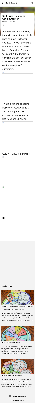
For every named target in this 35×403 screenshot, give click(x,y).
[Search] (32, 3)
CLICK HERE (9, 153)
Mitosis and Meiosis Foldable (10, 342)
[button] (3, 25)
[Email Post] (3, 218)
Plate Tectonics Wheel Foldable (11, 375)
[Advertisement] (17, 261)
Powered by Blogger (18, 396)
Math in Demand (11, 3)
